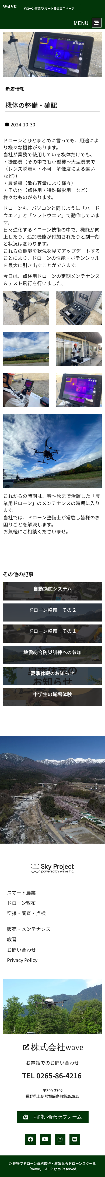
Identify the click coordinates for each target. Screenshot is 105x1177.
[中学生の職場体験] (52, 697)
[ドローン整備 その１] (52, 633)
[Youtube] (45, 1139)
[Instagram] (60, 1139)
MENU (81, 23)
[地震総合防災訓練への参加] (52, 655)
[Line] (74, 1139)
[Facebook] (30, 1139)
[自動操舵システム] (52, 591)
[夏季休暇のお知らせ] (52, 676)
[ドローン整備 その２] (52, 612)
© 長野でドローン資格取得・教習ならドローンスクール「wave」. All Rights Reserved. (52, 1166)
